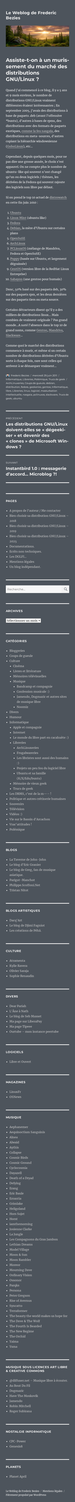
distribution (13, 386)
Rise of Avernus (20, 1300)
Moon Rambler (20, 1260)
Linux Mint (18, 218)
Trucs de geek (57, 379)
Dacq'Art (15, 920)
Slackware (13, 335)
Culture (14, 661)
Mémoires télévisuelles (29, 676)
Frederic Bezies (20, 375)
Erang (13, 1188)
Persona (15, 1290)
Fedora (15, 223)
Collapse (15, 1152)
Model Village (19, 1249)
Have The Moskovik (23, 1396)
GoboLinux (15, 146)
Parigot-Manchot (22, 880)
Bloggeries (17, 650)
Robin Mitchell (20, 1406)
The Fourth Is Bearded (25, 1326)
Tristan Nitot (18, 890)
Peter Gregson (19, 1295)
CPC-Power (17, 1441)
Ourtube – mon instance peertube (34, 1031)
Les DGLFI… (18, 556)
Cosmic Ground (20, 1163)
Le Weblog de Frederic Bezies (22, 1491)
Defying (15, 1183)
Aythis (14, 1147)
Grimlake (16, 1203)
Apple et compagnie (27, 727)
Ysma (13, 1346)
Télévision (16, 809)
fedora (24, 386)
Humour (15, 717)
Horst (13, 1219)
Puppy (14, 258)
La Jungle (16, 1234)
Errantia (15, 1198)
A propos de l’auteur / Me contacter (34, 510)
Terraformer (18, 1311)
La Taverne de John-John (27, 859)
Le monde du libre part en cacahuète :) (41, 737)
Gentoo (41, 330)
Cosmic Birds (18, 1157)
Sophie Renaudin (21, 976)
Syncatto (15, 1306)
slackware (52, 394)
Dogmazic (16, 1391)
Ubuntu (15, 213)
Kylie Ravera (18, 966)
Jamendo (15, 1401)
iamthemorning (21, 1224)
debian (50, 383)
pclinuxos (39, 394)
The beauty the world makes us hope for (38, 1316)
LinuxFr (15, 1092)
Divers (14, 712)
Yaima (13, 1341)
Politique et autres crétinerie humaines (37, 799)
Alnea (13, 1137)
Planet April (17, 1476)
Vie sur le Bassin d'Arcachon (29, 819)
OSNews (15, 1097)
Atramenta (17, 960)
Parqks (14, 1285)
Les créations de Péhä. (25, 930)
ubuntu (17, 398)
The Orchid (17, 1336)
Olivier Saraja (19, 971)
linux (27, 390)
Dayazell (15, 1173)
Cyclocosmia (18, 1168)
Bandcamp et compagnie (34, 686)
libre (8, 390)
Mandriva (56, 330)
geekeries (35, 386)
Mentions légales (21, 561)
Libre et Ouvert (20, 1061)
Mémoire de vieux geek (30, 783)
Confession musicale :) (33, 691)
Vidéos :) (15, 814)
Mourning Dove (20, 1270)
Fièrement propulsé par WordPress (26, 1495)
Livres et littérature (27, 671)
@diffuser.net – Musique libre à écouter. (38, 1380)
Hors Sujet (17, 1214)
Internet (19, 732)
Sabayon (16, 279)
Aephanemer (18, 1127)
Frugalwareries (27, 753)
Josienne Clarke (20, 1229)
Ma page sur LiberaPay (25, 1021)
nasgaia (27, 394)
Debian (15, 228)
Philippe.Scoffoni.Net (24, 885)
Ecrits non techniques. (25, 551)
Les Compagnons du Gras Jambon (33, 1239)
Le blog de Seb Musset (25, 1016)
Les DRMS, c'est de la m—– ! (30, 794)
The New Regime (21, 1331)
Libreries (28, 379)
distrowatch (58, 197)
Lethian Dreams (21, 1244)
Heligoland (17, 1209)
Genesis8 (16, 1446)
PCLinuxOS (18, 248)
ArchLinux (17, 243)
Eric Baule (16, 1193)
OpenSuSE (17, 238)
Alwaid (14, 1142)
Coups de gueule (35, 383)
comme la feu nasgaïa (37, 131)
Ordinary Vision (20, 1275)
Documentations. (21, 546)
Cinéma (18, 666)
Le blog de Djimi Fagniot (27, 925)
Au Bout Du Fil (19, 1385)
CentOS (15, 269)
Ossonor (15, 1280)
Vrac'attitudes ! (20, 824)
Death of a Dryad (21, 1178)
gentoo (46, 386)
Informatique (14, 379)
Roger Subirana (20, 1411)
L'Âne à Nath (18, 1011)
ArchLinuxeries (15, 383)
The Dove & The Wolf (24, 1321)
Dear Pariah (17, 1006)
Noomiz (22, 707)
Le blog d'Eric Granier (25, 864)
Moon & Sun (18, 1254)
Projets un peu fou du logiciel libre (41, 768)
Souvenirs (16, 804)
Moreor (14, 1265)
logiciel (35, 390)
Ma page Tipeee (20, 1026)
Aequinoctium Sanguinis (27, 1132)
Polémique (41, 379)
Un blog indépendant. (25, 567)
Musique (19, 681)
